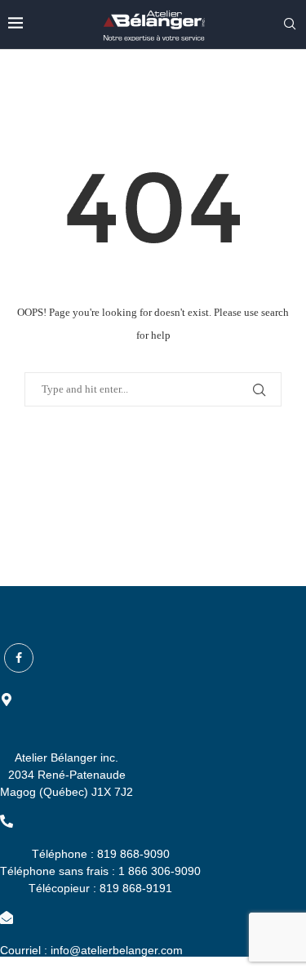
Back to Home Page (153, 458)
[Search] (290, 24)
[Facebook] (19, 658)
